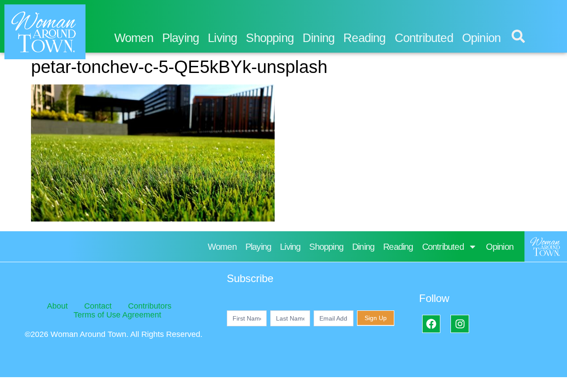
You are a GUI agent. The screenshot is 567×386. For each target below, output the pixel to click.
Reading (364, 38)
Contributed (424, 38)
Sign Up (376, 317)
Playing (180, 38)
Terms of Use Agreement (117, 314)
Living (222, 38)
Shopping (270, 38)
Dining (318, 38)
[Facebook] (431, 324)
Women (133, 38)
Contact (98, 306)
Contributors (149, 306)
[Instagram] (459, 324)
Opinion (481, 38)
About (57, 306)
